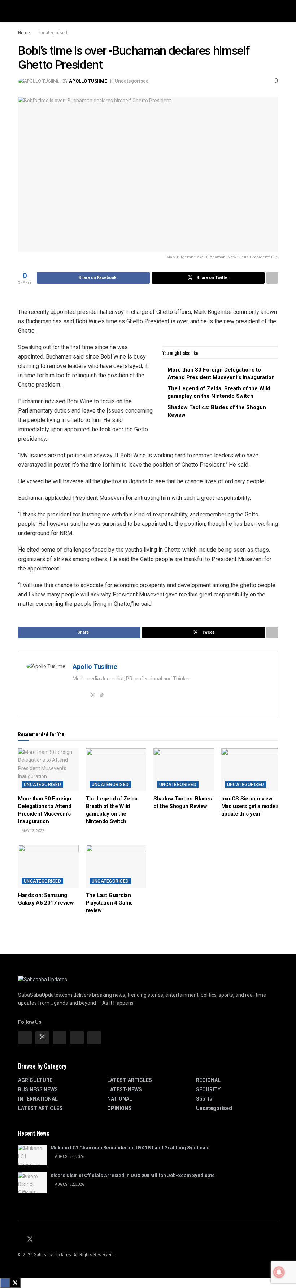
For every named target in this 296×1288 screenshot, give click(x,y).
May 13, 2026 (32, 831)
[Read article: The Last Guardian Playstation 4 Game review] (116, 866)
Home (24, 32)
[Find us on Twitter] (42, 1037)
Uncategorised (52, 32)
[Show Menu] (21, 11)
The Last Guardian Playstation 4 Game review (109, 903)
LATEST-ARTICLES (129, 1080)
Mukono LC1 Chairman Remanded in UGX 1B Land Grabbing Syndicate (130, 1147)
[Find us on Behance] (77, 1037)
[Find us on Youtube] (40, 1239)
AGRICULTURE (35, 1080)
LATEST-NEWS (124, 1089)
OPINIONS (119, 1108)
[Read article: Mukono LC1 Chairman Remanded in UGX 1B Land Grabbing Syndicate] (32, 1155)
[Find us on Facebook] (25, 1037)
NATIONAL (119, 1099)
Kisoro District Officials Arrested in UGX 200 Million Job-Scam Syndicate (133, 1175)
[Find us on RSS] (49, 1239)
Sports (204, 1099)
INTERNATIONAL (38, 1099)
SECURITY (208, 1089)
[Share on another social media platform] (272, 278)
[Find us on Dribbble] (94, 1037)
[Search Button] (275, 11)
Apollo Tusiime (88, 81)
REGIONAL (208, 1080)
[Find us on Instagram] (59, 1037)
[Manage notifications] (279, 1272)
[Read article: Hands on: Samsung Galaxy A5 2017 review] (48, 866)
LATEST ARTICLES (40, 1108)
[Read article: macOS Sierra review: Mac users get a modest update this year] (251, 769)
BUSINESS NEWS (38, 1089)
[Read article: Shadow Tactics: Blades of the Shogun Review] (183, 769)
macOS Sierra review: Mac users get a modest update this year (250, 806)
